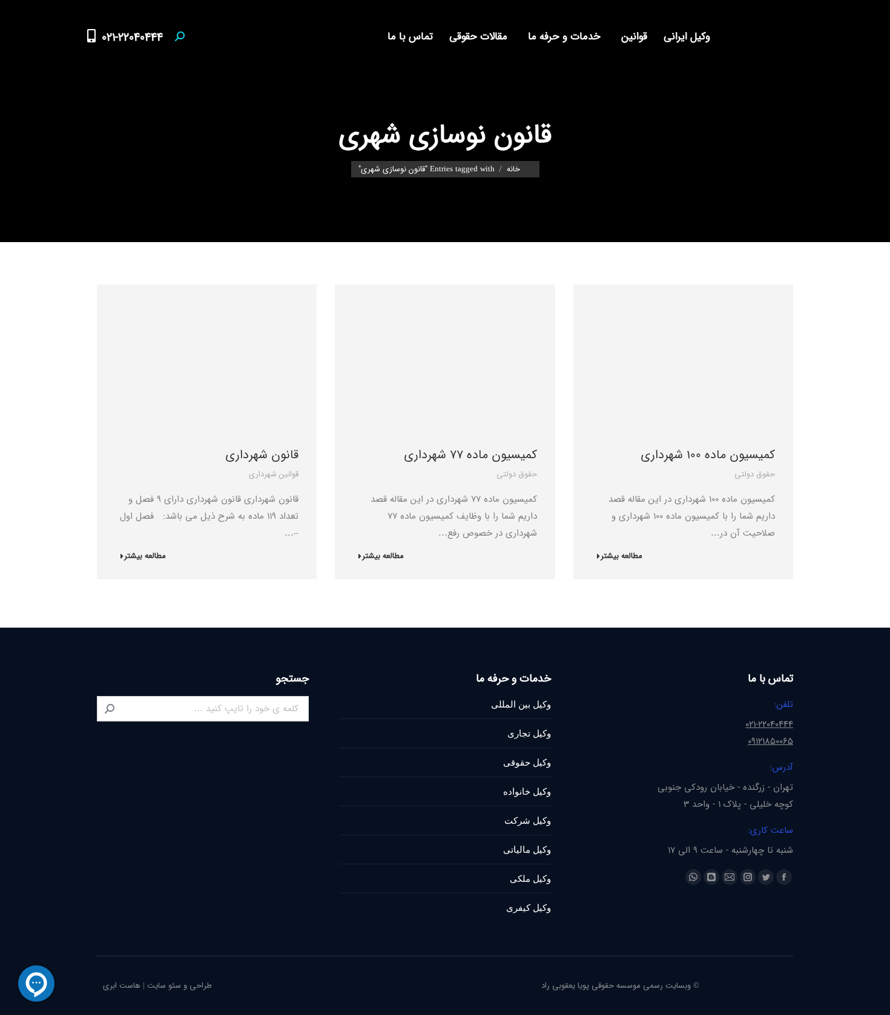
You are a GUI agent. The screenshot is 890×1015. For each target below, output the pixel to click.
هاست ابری (121, 985)
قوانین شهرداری (273, 474)
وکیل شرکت (527, 820)
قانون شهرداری (261, 454)
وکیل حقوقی (527, 762)
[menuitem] (683, 36)
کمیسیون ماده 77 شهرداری (470, 454)
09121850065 (770, 741)
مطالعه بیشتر (621, 556)
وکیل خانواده (527, 791)
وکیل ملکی (530, 878)
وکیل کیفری (528, 907)
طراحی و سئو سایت (179, 985)
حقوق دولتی (754, 474)
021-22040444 (132, 37)
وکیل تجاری (529, 733)
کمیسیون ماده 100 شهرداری (708, 454)
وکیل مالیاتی (527, 849)
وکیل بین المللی (521, 704)
